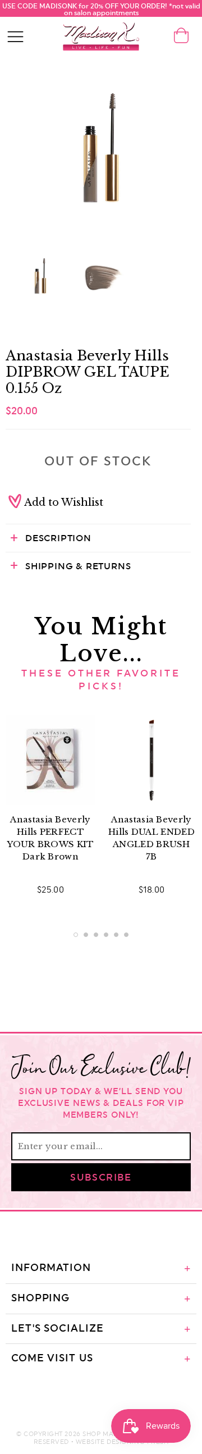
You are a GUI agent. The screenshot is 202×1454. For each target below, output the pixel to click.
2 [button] (86, 934)
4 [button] (106, 934)
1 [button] (76, 934)
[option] (101, 149)
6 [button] (126, 934)
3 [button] (96, 934)
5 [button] (116, 934)
